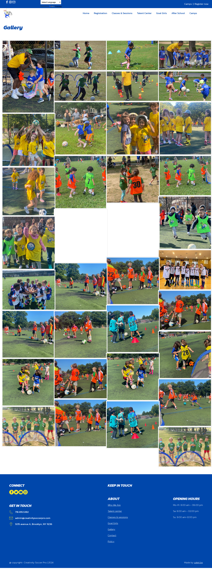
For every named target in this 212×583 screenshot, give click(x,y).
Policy (111, 541)
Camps (188, 4)
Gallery (111, 529)
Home (86, 13)
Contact (112, 535)
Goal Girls (161, 13)
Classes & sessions (118, 517)
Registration (100, 13)
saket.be (198, 562)
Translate (58, 6)
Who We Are (114, 505)
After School (178, 13)
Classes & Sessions (122, 13)
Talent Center (144, 13)
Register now (202, 4)
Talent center (115, 511)
